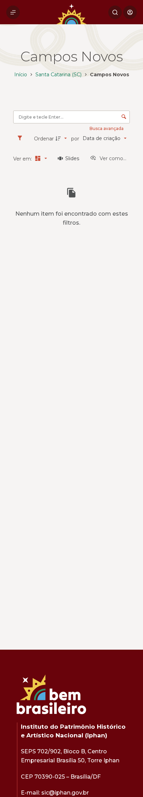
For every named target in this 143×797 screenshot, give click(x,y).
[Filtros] (21, 138)
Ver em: (23, 159)
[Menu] (13, 12)
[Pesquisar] (115, 12)
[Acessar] (130, 12)
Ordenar (44, 139)
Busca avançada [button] (107, 128)
